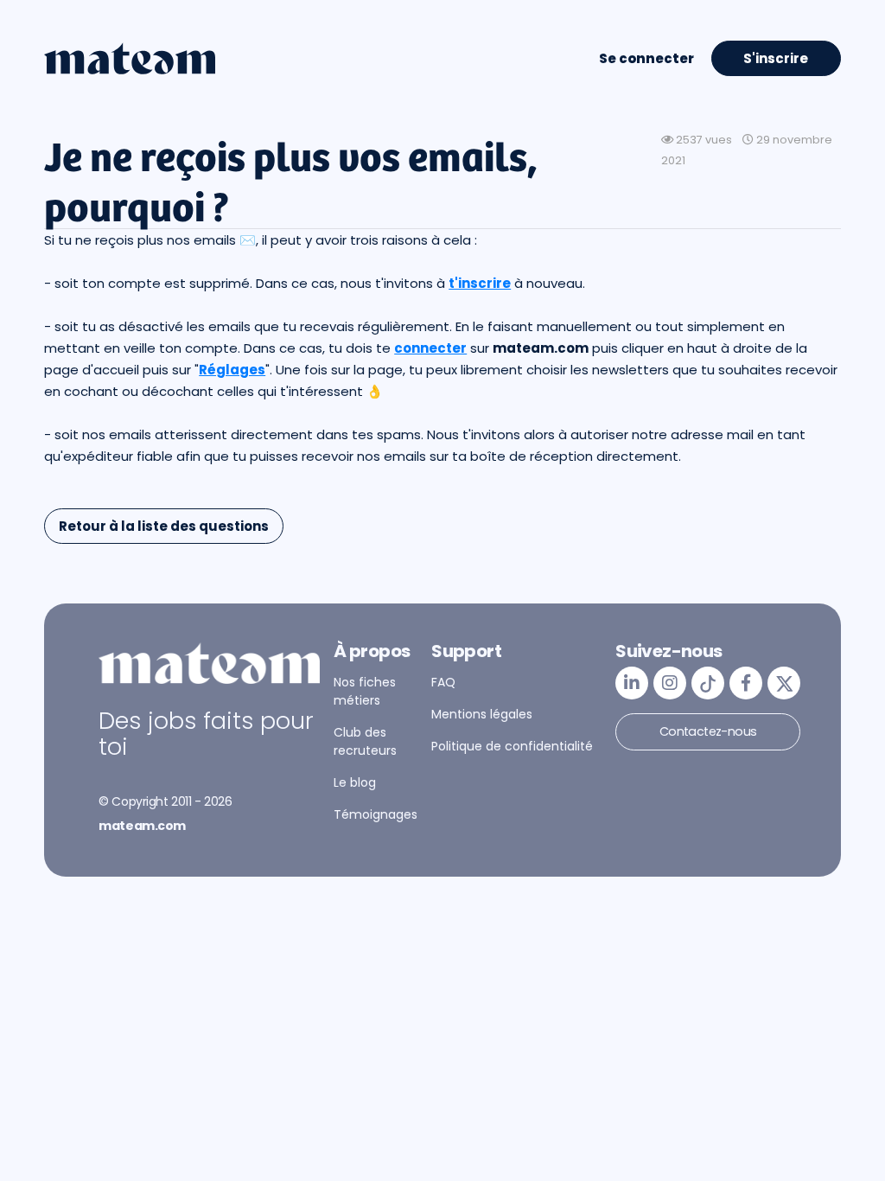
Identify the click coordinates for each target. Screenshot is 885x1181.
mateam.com (142, 825)
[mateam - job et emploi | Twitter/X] (783, 683)
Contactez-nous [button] (708, 731)
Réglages (232, 370)
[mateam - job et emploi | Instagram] (669, 683)
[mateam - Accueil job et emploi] (129, 59)
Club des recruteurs (365, 741)
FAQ (443, 682)
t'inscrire (480, 283)
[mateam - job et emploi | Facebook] (745, 683)
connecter (430, 348)
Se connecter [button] (646, 58)
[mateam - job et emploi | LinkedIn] (631, 683)
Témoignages (375, 814)
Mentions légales (481, 714)
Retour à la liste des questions (164, 526)
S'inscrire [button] (775, 58)
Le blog (355, 782)
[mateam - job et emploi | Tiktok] (707, 683)
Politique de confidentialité (512, 746)
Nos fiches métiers (365, 691)
